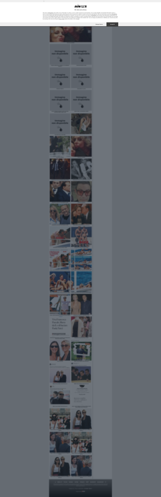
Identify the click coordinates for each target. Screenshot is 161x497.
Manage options (99, 24)
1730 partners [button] (50, 12)
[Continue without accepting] (44, 1)
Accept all (112, 24)
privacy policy (62, 18)
